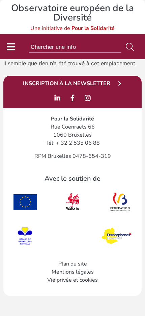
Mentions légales (73, 272)
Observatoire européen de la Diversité (72, 13)
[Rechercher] (131, 46)
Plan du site (72, 264)
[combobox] (75, 46)
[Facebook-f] (72, 98)
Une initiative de (72, 28)
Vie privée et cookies (72, 280)
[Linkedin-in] (57, 98)
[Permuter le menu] (11, 46)
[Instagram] (87, 98)
